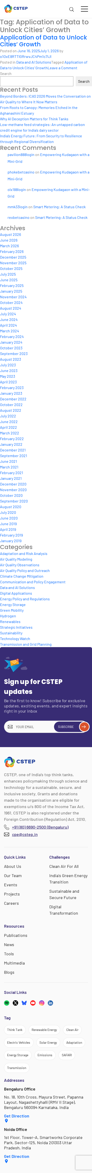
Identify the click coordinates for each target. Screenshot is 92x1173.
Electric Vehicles (18, 1042)
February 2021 (11, 472)
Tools (9, 953)
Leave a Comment (62, 67)
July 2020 (8, 512)
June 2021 (8, 461)
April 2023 (8, 382)
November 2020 (13, 489)
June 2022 (9, 421)
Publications (15, 935)
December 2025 (13, 257)
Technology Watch (15, 638)
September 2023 (14, 353)
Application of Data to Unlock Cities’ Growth (43, 41)
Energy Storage (13, 604)
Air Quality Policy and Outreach (25, 570)
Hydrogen (8, 616)
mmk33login (18, 206)
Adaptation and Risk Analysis (23, 553)
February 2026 (12, 251)
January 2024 (11, 342)
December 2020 (13, 484)
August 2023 (10, 359)
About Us (12, 866)
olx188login (17, 189)
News (9, 944)
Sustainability (11, 633)
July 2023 (8, 365)
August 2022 (10, 410)
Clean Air (72, 1030)
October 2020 (11, 495)
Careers (11, 903)
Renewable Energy (44, 1030)
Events (10, 884)
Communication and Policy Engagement (33, 582)
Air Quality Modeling (16, 559)
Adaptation (74, 1042)
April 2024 (8, 325)
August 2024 (10, 308)
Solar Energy (48, 1042)
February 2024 (12, 336)
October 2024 (11, 302)
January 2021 (11, 478)
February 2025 (12, 285)
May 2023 (7, 376)
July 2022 (8, 416)
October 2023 (11, 348)
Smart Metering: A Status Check (59, 206)
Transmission (16, 1068)
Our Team (13, 875)
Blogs (9, 972)
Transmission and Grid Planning (26, 644)
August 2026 (10, 234)
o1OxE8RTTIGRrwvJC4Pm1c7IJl (25, 56)
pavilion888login (21, 154)
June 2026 (8, 240)
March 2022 (9, 433)
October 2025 (11, 268)
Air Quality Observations (19, 565)
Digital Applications (16, 593)
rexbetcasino (18, 217)
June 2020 (9, 518)
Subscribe (66, 727)
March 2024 (9, 331)
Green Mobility (12, 610)
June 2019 (8, 523)
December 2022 (13, 399)
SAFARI (67, 1055)
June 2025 (8, 279)
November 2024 (13, 296)
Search (6, 73)
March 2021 (9, 467)
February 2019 (11, 535)
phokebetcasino (21, 172)
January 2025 (11, 291)
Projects (12, 893)
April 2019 (8, 529)
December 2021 (13, 450)
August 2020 (10, 506)
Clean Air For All (64, 866)
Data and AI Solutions (33, 62)
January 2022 (11, 444)
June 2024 (9, 319)
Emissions (45, 1055)
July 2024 (8, 314)
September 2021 (13, 455)
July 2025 (8, 274)
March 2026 (9, 245)
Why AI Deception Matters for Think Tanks (34, 119)
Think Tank (14, 1030)
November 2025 (13, 262)
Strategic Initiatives (16, 627)
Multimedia (14, 962)
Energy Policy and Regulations (25, 599)
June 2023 (8, 370)
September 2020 (14, 501)
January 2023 (11, 393)
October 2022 (11, 404)
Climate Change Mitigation (21, 576)
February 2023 (12, 387)
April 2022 (8, 427)
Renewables (10, 621)
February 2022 (12, 438)
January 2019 (10, 540)
